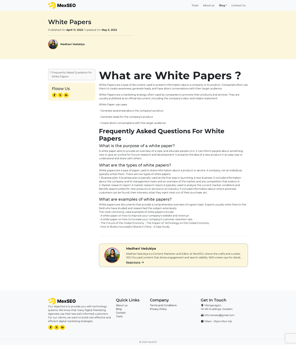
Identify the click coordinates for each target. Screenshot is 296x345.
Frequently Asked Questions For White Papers (72, 74)
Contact (121, 312)
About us (208, 5)
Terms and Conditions (163, 305)
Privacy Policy (158, 309)
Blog (222, 5)
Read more (133, 262)
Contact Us (238, 5)
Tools (194, 5)
